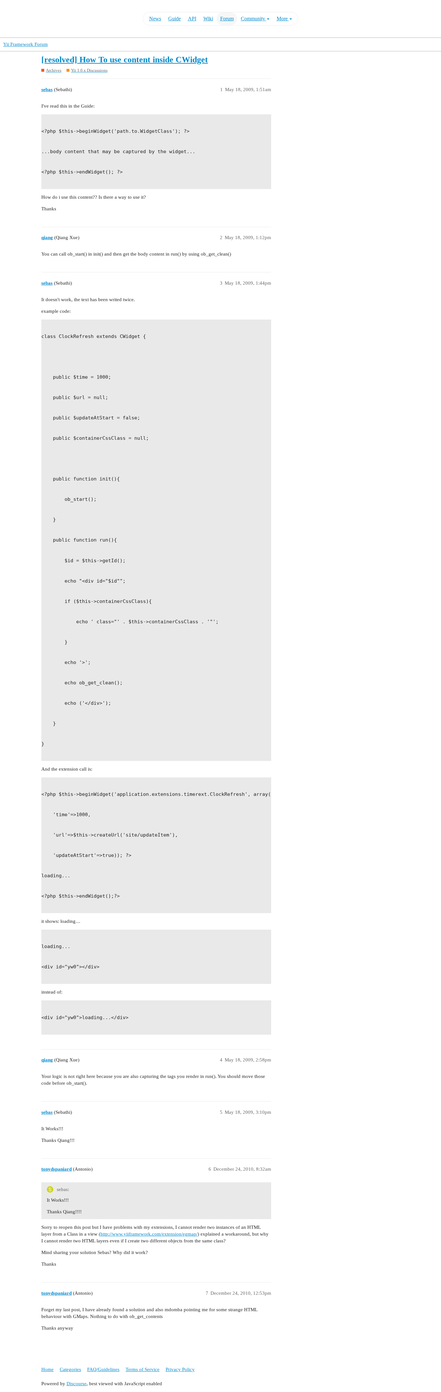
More (283, 18)
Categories (70, 1369)
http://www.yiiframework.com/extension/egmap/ (149, 1234)
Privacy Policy (180, 1369)
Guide (174, 18)
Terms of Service (142, 1369)
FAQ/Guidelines (103, 1369)
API (192, 18)
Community (253, 18)
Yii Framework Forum (25, 44)
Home (47, 1369)
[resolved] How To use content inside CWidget (124, 59)
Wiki (208, 18)
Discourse (77, 1383)
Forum (227, 18)
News (155, 18)
